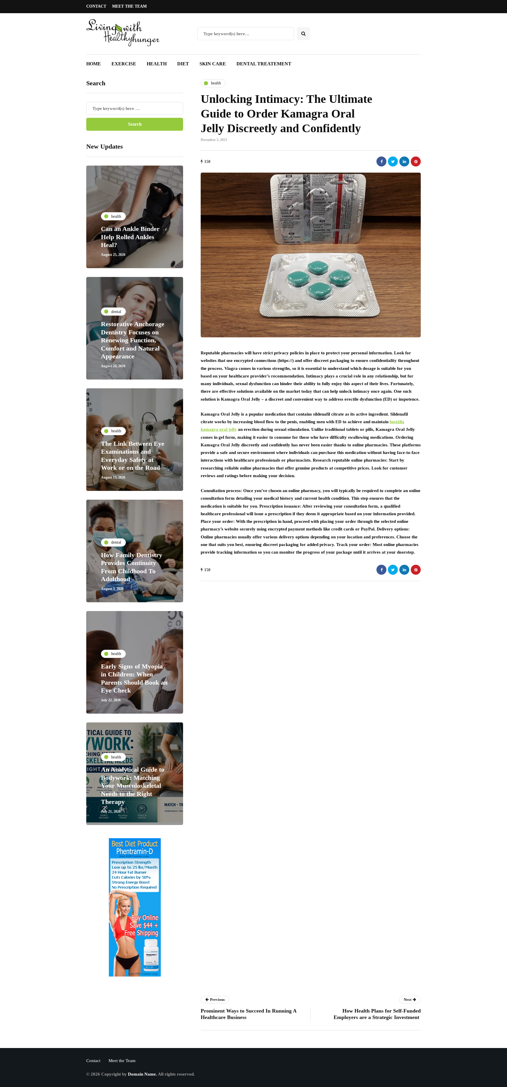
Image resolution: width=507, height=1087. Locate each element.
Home (93, 63)
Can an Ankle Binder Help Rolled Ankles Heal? (130, 237)
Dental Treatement (263, 63)
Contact (96, 6)
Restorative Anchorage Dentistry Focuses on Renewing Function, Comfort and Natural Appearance (132, 340)
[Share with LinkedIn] (404, 161)
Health (157, 63)
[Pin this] (416, 161)
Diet (183, 63)
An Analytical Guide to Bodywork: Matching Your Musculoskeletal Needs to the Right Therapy (132, 785)
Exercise (123, 63)
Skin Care (213, 63)
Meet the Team (129, 6)
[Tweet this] (393, 161)
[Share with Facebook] (381, 161)
